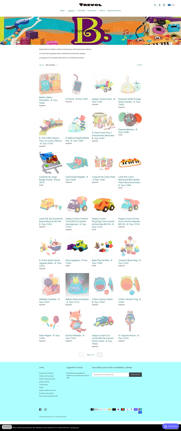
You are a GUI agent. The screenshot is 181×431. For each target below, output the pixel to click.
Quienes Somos (44, 382)
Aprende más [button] (74, 427)
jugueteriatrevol (48, 417)
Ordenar (41, 65)
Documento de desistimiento (48, 396)
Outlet (41, 387)
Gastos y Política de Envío (47, 390)
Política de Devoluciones (47, 379)
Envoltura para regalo (46, 393)
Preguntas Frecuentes (46, 373)
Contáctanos (43, 384)
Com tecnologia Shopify (59, 417)
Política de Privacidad (46, 376)
